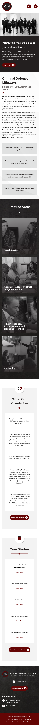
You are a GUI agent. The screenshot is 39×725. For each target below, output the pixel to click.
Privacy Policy (27, 719)
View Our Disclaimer (14, 719)
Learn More (7, 65)
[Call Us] (29, 6)
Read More (19, 572)
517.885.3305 (10, 706)
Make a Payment (17, 688)
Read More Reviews (17, 517)
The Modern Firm (28, 721)
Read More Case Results (18, 650)
